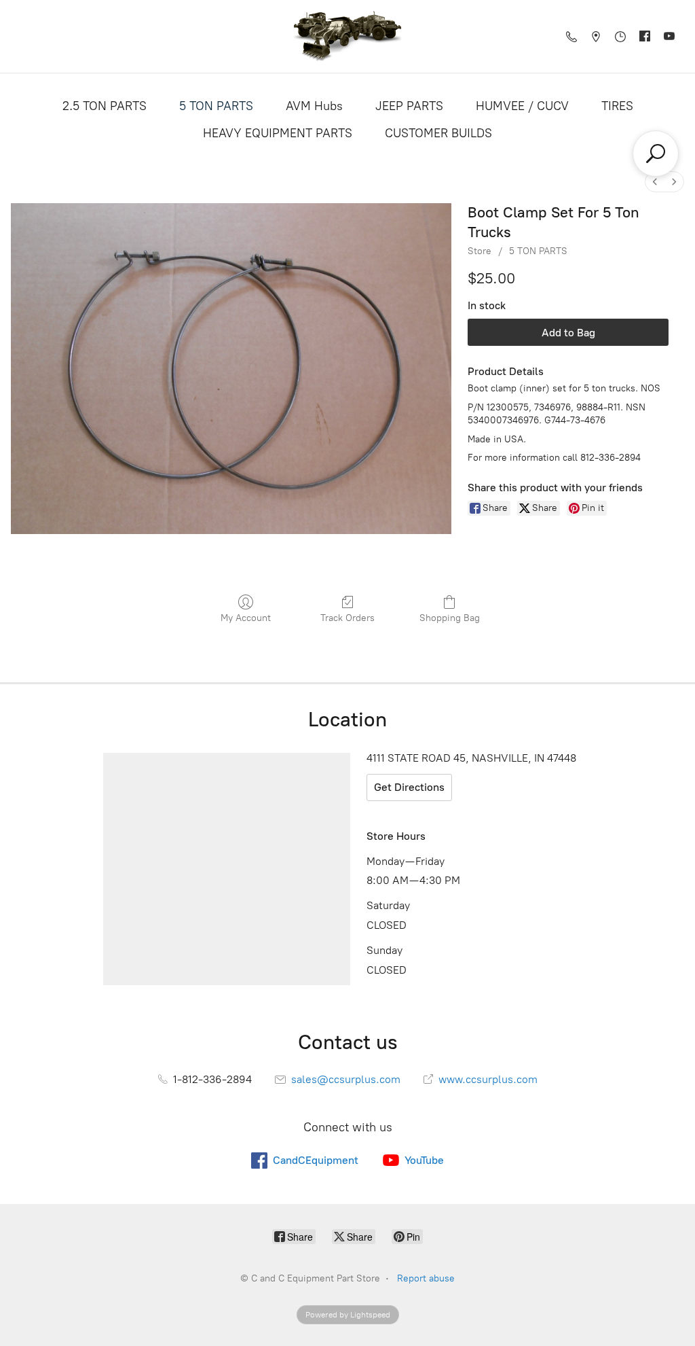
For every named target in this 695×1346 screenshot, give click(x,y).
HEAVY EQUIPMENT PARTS (277, 133)
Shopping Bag (449, 618)
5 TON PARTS (216, 106)
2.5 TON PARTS (104, 106)
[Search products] (655, 153)
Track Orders (347, 618)
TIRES (617, 106)
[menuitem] (654, 182)
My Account (246, 618)
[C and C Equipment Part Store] (347, 36)
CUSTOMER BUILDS (438, 133)
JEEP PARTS (409, 106)
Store (479, 251)
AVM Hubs (314, 106)
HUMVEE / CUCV (522, 106)
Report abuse (426, 1278)
